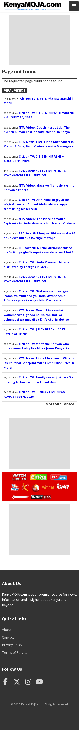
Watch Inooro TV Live (41, 496)
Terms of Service (15, 652)
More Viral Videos (60, 404)
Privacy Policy (12, 645)
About (6, 629)
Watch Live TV (18, 476)
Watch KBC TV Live (35, 487)
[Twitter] (16, 682)
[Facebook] (5, 682)
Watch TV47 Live (62, 486)
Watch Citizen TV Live (38, 477)
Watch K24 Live (25, 487)
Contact (8, 637)
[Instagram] (28, 682)
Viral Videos (14, 90)
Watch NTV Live (15, 487)
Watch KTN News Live (57, 477)
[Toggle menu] (74, 6)
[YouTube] (39, 682)
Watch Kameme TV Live (20, 497)
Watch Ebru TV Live (47, 488)
